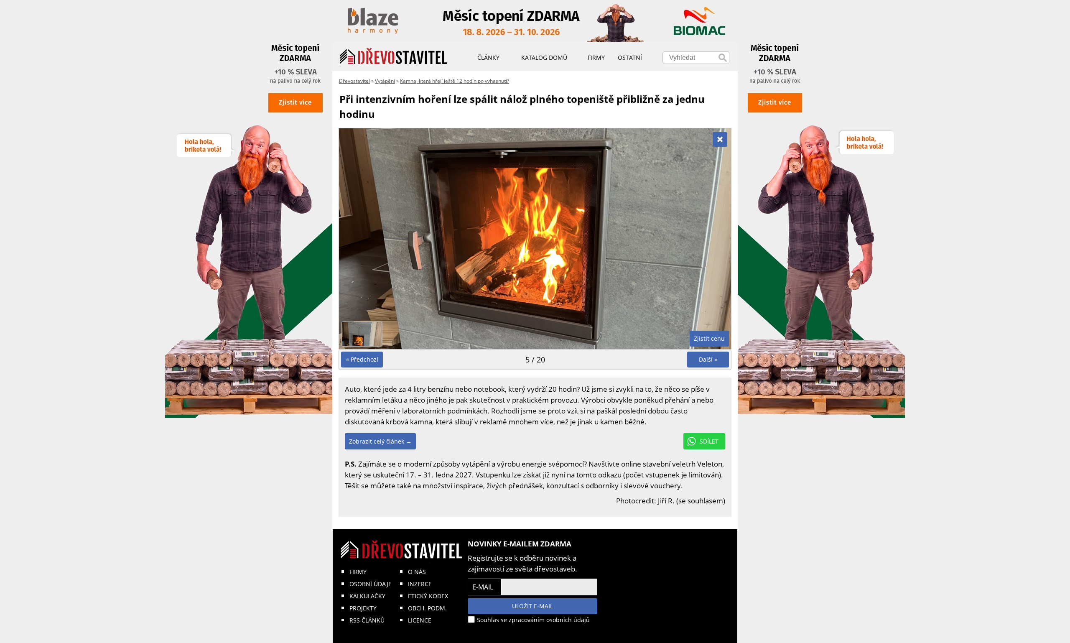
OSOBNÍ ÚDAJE (370, 584)
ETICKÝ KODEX (428, 596)
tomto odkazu (599, 475)
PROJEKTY (363, 608)
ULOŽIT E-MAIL (532, 606)
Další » (708, 359)
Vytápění (385, 80)
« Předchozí (362, 359)
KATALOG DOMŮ (544, 57)
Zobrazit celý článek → (380, 441)
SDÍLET (709, 441)
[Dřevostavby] (393, 56)
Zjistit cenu (709, 338)
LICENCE (419, 620)
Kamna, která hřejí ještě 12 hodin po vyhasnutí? (454, 80)
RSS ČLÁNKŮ (367, 620)
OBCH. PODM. (427, 608)
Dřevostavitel (354, 80)
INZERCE (420, 584)
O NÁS (417, 572)
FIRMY (358, 572)
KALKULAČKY (367, 596)
